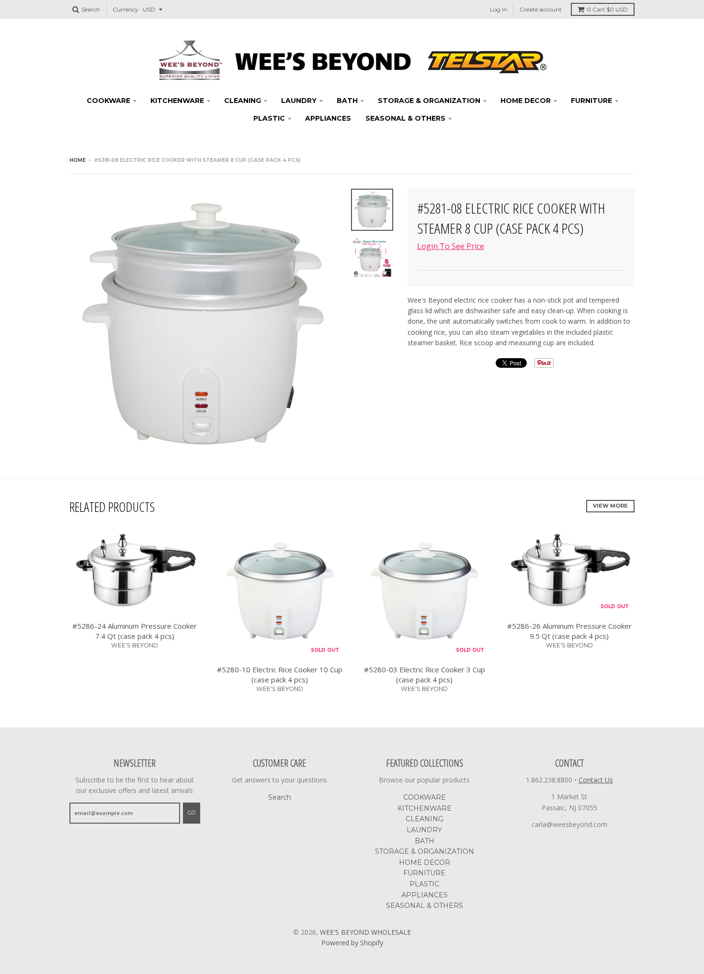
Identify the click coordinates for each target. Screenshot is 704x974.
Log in (498, 9)
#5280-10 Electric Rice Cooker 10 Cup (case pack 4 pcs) (279, 674)
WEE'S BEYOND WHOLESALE (365, 932)
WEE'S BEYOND (134, 645)
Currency (125, 9)
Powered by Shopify (352, 942)
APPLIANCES (328, 118)
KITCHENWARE (177, 100)
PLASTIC (269, 118)
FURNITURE (591, 100)
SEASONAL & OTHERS (405, 118)
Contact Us (596, 779)
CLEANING (242, 100)
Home (77, 160)
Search (279, 797)
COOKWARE (108, 100)
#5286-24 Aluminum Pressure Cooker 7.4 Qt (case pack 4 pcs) (134, 631)
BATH (347, 100)
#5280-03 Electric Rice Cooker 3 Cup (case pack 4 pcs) (424, 674)
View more (610, 505)
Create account (541, 9)
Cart (607, 9)
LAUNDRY (299, 100)
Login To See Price (450, 246)
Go (191, 812)
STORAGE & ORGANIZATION (429, 100)
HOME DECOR (525, 100)
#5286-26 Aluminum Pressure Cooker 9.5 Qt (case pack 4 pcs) (569, 631)
